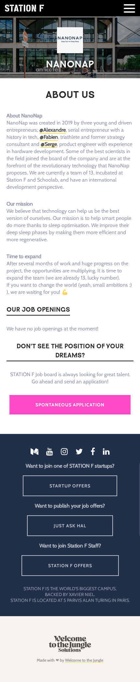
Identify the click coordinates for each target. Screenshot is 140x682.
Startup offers (70, 486)
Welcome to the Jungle (84, 660)
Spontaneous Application (70, 405)
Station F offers (70, 565)
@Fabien (49, 137)
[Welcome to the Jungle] (70, 650)
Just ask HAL (70, 526)
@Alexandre (52, 130)
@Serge (49, 144)
